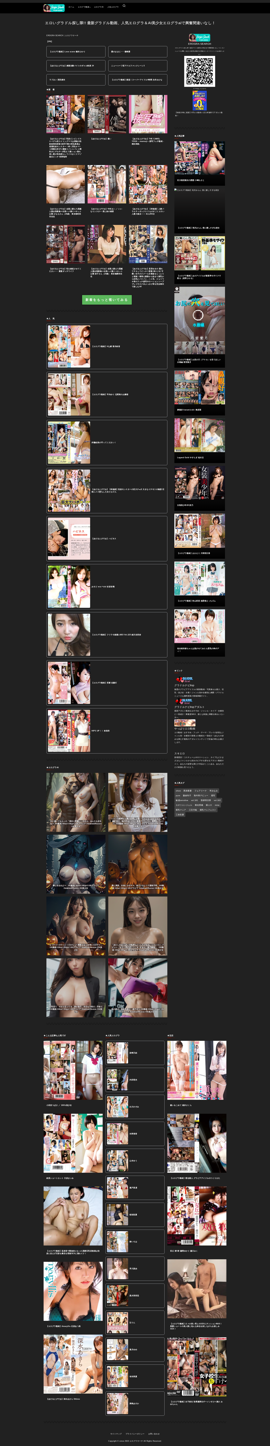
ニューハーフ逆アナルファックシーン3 (128, 66)
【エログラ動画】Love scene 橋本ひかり (67, 52)
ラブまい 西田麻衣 (57, 80)
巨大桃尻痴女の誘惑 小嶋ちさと (190, 180)
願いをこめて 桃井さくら (181, 1105)
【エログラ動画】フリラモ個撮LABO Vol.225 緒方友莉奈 (116, 635)
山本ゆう (133, 1161)
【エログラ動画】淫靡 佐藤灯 (104, 683)
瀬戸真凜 (133, 1188)
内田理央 (133, 1080)
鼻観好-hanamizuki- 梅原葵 (189, 410)
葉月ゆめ (133, 1349)
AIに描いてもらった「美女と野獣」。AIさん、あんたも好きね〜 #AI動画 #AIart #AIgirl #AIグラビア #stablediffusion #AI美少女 (76, 823)
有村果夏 (133, 1376)
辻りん (132, 1323)
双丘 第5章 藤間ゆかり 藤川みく (184, 1251)
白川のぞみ (134, 1107)
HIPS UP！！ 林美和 (101, 731)
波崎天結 (133, 1053)
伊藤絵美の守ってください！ (104, 442)
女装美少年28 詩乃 (185, 505)
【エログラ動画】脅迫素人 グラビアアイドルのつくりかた (195, 1178)
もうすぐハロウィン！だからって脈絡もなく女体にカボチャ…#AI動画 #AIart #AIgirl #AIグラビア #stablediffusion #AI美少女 (76, 947)
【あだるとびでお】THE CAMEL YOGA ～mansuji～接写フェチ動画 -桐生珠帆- (148, 141)
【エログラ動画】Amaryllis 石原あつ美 (63, 1326)
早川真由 (133, 1269)
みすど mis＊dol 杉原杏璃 (103, 587)
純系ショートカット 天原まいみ (60, 1178)
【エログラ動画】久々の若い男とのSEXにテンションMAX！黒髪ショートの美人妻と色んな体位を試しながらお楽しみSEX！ (196, 1326)
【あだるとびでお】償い (100, 139)
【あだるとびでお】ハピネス (104, 539)
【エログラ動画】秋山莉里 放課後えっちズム (196, 601)
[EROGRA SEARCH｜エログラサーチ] (54, 8)
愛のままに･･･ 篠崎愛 (120, 52)
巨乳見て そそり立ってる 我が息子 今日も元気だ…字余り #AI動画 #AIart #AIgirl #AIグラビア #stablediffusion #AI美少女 (76, 1009)
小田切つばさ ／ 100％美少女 (59, 1105)
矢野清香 (133, 1134)
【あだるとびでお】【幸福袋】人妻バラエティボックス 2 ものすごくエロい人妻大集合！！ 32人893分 (148, 211)
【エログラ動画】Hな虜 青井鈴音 (106, 346)
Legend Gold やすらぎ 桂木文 (190, 457)
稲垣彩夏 (133, 1215)
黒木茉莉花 (134, 1296)
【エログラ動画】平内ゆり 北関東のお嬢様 (110, 394)
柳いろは (133, 1242)
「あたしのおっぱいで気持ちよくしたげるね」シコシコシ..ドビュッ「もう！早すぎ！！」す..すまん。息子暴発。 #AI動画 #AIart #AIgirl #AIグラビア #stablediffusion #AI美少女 (138, 947)
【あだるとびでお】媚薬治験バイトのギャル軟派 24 (71, 66)
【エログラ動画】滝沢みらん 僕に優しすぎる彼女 (198, 228)
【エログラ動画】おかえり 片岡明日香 (193, 553)
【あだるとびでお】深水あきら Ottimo (63, 1399)
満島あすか (134, 1403)
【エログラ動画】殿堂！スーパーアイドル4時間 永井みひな (136, 80)
